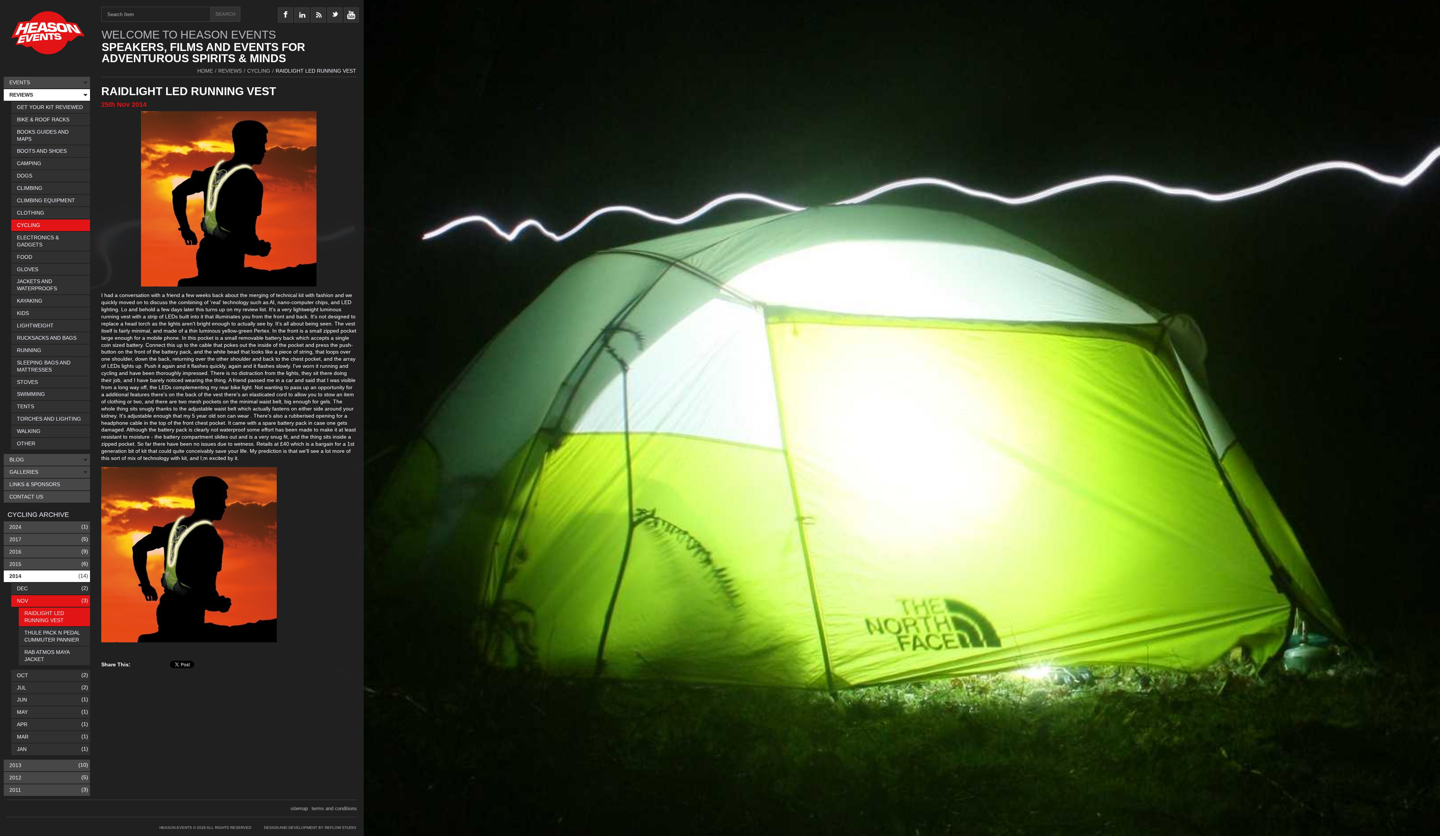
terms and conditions (334, 808)
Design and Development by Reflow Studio (310, 828)
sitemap (299, 808)
